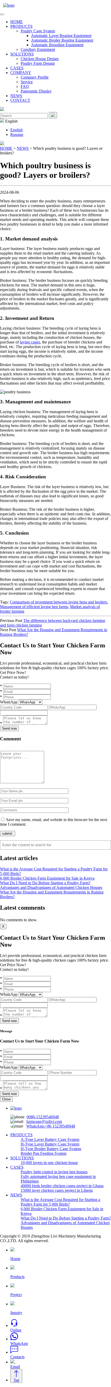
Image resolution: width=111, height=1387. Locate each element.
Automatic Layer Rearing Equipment (61, 35)
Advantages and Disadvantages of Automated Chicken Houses (51, 887)
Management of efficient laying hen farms (34, 606)
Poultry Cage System (38, 31)
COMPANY (20, 72)
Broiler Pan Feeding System (43, 1153)
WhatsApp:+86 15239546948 (50, 1126)
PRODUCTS (21, 26)
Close (6, 1099)
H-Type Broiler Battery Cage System (51, 1149)
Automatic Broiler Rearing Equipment (62, 40)
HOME (16, 22)
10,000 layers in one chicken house (49, 1162)
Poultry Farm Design (38, 63)
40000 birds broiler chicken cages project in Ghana (62, 1186)
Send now (9, 728)
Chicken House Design (40, 59)
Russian (16, 134)
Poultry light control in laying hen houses (54, 1172)
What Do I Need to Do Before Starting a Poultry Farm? (45, 883)
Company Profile (35, 77)
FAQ (25, 86)
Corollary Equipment (38, 49)
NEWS (16, 96)
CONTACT (20, 100)
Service (27, 82)
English (16, 130)
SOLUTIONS (22, 54)
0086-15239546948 (43, 1117)
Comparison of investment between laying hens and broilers (58, 602)
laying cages (30, 342)
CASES (16, 68)
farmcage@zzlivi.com (44, 1121)
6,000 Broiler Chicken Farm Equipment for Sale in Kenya (47, 878)
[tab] (2, 14)
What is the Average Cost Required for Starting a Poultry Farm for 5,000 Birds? (60, 1201)
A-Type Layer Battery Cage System (50, 1139)
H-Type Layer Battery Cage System (50, 1144)
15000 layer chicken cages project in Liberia (57, 1190)
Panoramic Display (36, 91)
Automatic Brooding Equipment (57, 45)
